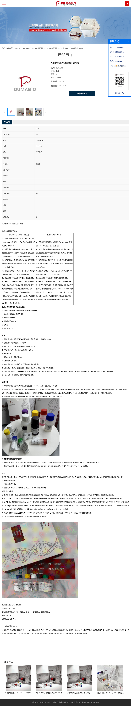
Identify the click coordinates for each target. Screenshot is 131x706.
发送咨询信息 (81, 93)
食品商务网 (95, 702)
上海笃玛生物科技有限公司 (60, 702)
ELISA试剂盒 (38, 48)
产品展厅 (27, 48)
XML (72, 702)
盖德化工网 (86, 702)
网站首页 (18, 48)
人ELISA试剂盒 (51, 48)
